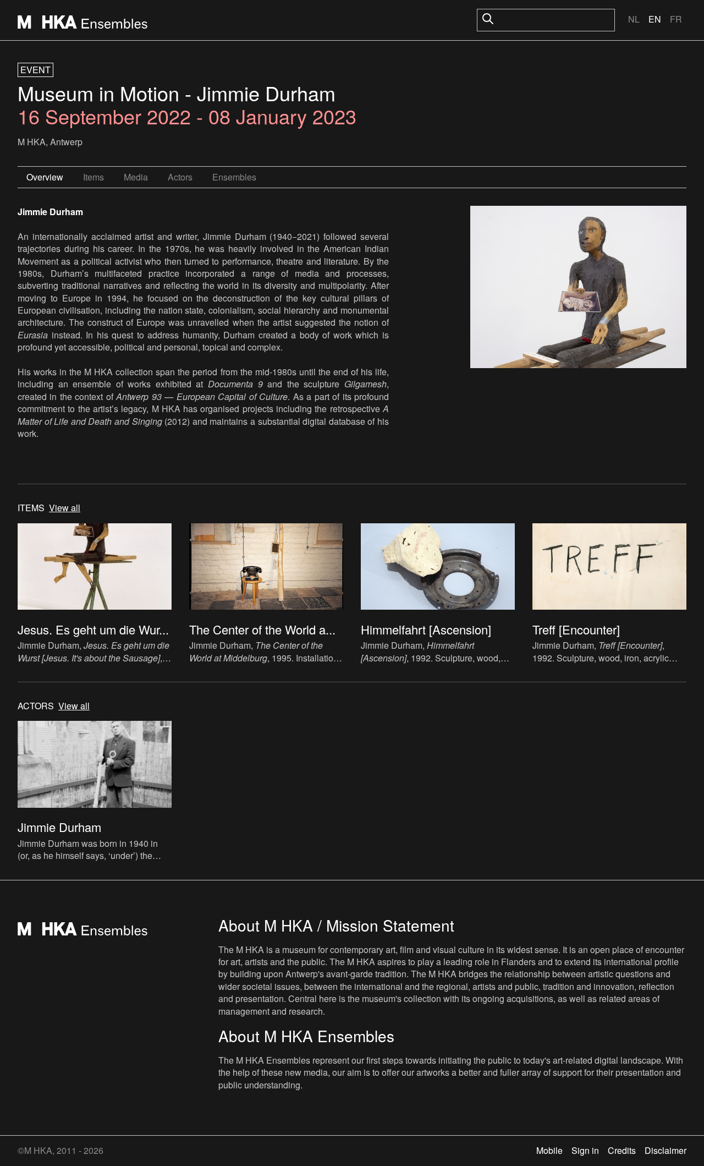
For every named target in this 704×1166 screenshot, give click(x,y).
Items (93, 177)
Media (136, 177)
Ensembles (234, 177)
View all (64, 508)
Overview (44, 177)
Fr (676, 19)
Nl (634, 19)
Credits (622, 1150)
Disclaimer (665, 1150)
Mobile (549, 1150)
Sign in (585, 1150)
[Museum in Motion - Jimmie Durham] (578, 288)
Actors (180, 177)
